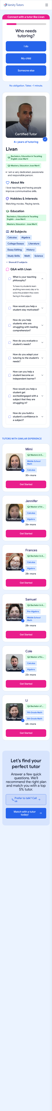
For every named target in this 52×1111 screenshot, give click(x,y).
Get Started (26, 484)
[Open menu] (47, 5)
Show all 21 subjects (18, 262)
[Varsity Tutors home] (14, 5)
